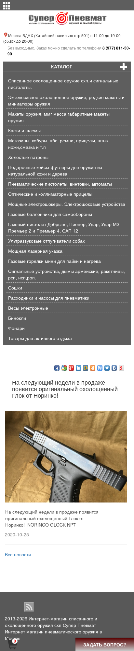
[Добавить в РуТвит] (99, 368)
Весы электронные (28, 307)
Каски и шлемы (24, 130)
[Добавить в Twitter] (107, 368)
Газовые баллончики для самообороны (50, 214)
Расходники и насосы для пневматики (48, 297)
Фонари (16, 328)
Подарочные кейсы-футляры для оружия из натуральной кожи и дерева (55, 170)
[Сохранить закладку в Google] (64, 368)
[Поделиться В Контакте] (114, 368)
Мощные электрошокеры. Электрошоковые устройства (66, 204)
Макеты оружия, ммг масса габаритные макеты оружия (59, 116)
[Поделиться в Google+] (71, 368)
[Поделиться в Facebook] (57, 368)
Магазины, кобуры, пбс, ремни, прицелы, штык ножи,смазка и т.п (58, 143)
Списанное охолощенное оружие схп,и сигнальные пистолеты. (63, 83)
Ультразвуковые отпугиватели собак (46, 240)
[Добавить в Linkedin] (78, 368)
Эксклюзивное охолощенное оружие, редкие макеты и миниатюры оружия (66, 100)
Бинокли (17, 318)
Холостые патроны (28, 157)
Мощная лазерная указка (35, 251)
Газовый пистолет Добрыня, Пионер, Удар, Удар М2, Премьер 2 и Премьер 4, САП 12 (64, 227)
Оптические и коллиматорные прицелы (50, 194)
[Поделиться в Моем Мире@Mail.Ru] (85, 368)
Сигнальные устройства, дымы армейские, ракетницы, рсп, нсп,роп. (66, 274)
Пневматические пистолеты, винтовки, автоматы (60, 183)
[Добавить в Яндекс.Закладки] (121, 368)
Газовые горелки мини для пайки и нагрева (54, 261)
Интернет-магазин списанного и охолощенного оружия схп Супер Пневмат (51, 621)
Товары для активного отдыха (40, 338)
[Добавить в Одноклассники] (92, 368)
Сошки (15, 287)
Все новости (18, 554)
